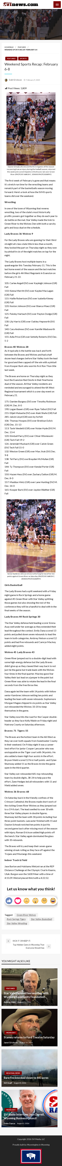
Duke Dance (10, 1123)
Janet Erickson (11, 1042)
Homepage (9, 47)
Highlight (11, 1033)
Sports (23, 58)
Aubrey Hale (10, 1002)
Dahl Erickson (15, 80)
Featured (22, 47)
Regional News (13, 1073)
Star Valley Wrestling (17, 923)
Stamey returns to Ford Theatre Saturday (29, 1037)
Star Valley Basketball (41, 919)
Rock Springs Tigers (16, 919)
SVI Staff (8, 1083)
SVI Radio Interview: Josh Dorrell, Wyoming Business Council (24, 1116)
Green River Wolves (26, 914)
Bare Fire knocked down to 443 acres (26, 1077)
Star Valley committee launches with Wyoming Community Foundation (26, 995)
